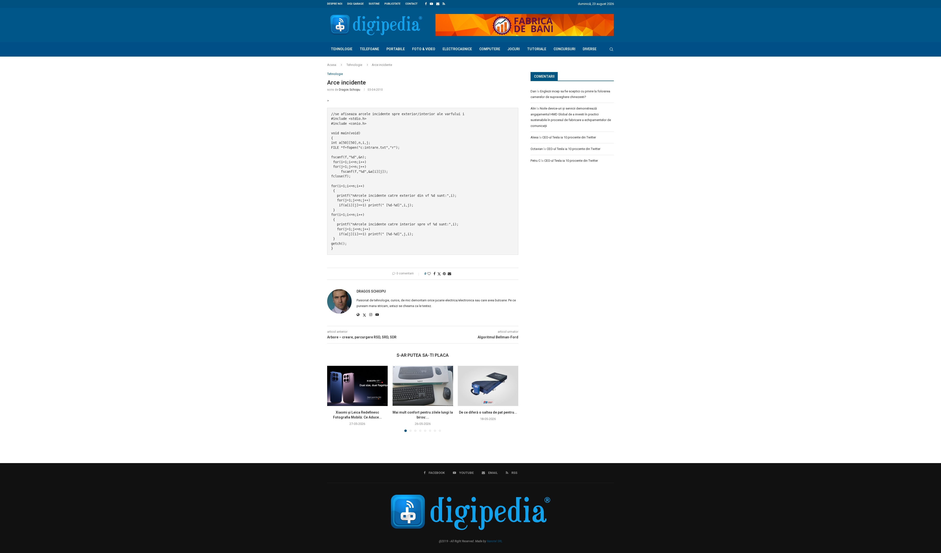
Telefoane (369, 49)
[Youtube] (431, 4)
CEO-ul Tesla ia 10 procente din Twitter (569, 137)
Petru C (535, 160)
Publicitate (392, 3)
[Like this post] (429, 274)
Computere (489, 49)
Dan (533, 91)
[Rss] (444, 4)
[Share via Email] (449, 274)
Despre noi (334, 3)
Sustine (374, 3)
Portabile (395, 49)
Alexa (534, 137)
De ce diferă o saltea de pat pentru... (488, 412)
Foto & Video (423, 49)
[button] (334, 398)
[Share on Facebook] (434, 274)
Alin (533, 108)
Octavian (537, 149)
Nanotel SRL (494, 541)
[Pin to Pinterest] (444, 274)
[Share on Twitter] (439, 274)
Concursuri (564, 49)
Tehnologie (341, 49)
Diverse (589, 49)
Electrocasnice (457, 49)
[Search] (611, 49)
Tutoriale (536, 49)
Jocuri (514, 49)
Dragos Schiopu (349, 89)
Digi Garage (355, 3)
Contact (411, 3)
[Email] (437, 4)
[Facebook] (426, 4)
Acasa (331, 65)
